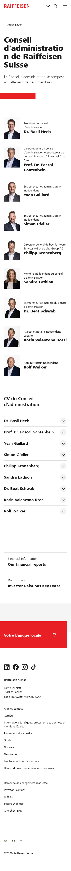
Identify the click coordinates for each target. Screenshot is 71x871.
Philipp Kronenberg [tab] (21, 466)
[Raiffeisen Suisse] (17, 6)
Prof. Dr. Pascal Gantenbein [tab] (29, 432)
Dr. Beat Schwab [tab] (19, 488)
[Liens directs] (48, 6)
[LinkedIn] (7, 667)
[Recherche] (55, 6)
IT (21, 841)
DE (5, 841)
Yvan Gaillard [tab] (16, 443)
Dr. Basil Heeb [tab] (16, 421)
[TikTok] (33, 667)
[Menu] (65, 6)
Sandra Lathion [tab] (18, 477)
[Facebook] (16, 667)
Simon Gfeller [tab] (16, 454)
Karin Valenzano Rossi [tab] (24, 500)
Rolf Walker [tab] (14, 511)
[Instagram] (25, 667)
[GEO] (54, 635)
